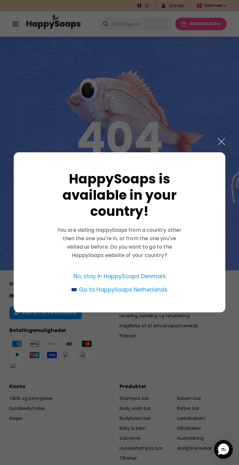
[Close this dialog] (221, 141)
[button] (223, 449)
